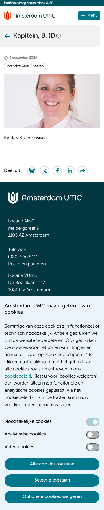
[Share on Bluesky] (31, 170)
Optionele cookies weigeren (52, 496)
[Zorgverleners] (7, 36)
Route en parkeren (27, 264)
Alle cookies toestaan (52, 464)
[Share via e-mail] (82, 170)
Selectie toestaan (52, 480)
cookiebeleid (18, 376)
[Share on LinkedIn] (70, 170)
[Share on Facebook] (57, 170)
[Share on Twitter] (44, 170)
